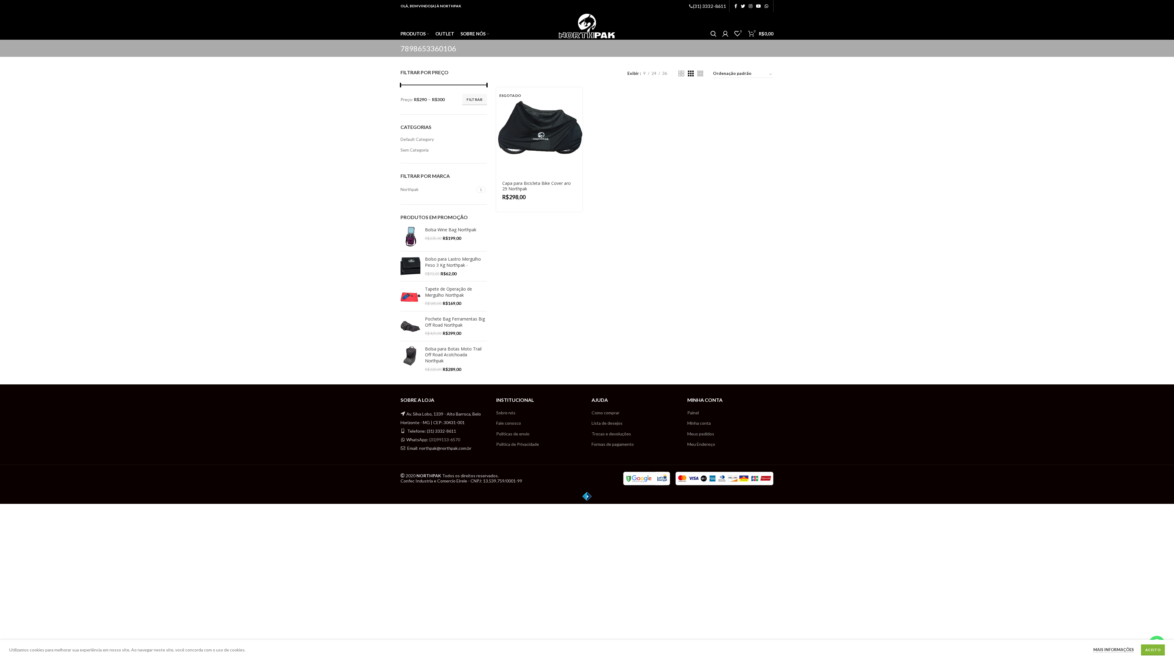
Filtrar (474, 99)
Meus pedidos (700, 433)
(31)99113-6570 (444, 439)
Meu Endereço (701, 444)
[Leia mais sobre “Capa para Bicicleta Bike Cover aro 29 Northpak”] (577, 97)
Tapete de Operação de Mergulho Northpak (448, 292)
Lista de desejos (607, 423)
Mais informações (1113, 649)
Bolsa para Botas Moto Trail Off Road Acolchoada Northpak (453, 355)
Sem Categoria (415, 149)
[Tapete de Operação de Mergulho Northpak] (410, 296)
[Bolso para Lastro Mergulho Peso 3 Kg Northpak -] (410, 266)
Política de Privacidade (517, 444)
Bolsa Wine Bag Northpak (450, 230)
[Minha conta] (725, 34)
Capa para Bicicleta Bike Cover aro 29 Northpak (536, 186)
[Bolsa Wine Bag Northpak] (410, 237)
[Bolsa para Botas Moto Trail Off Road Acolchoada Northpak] (410, 359)
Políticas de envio (513, 433)
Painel (693, 412)
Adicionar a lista (577, 125)
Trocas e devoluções (611, 433)
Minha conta (699, 423)
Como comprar (605, 412)
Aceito (1153, 649)
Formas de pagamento (613, 444)
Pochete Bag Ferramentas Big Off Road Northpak (455, 322)
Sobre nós (505, 412)
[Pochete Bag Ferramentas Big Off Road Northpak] (410, 326)
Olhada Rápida (577, 111)
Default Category (417, 139)
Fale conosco (508, 423)
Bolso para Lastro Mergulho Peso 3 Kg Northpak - (453, 262)
